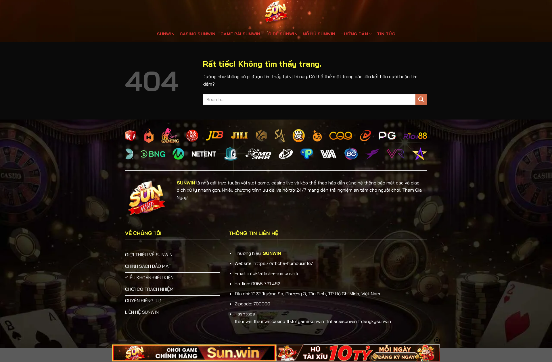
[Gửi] (421, 99)
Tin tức (386, 33)
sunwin (166, 33)
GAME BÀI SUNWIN (240, 33)
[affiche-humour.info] (276, 13)
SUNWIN (186, 183)
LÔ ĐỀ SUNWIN (281, 33)
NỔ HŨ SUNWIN (319, 33)
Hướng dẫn (354, 33)
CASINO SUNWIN (197, 33)
